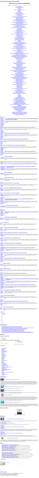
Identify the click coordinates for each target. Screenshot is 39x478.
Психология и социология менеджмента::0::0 (19, 108)
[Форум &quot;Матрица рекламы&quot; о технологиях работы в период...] (3, 434)
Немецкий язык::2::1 (19, 85)
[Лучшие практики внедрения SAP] (1, 297)
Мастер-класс (3, 355)
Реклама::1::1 (19, 8)
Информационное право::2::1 (19, 79)
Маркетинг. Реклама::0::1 (19, 6)
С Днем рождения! (4, 374)
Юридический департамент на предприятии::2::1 (19, 78)
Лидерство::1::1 (20, 15)
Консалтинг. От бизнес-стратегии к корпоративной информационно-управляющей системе (20, 284)
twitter (8, 462)
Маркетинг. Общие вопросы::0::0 (19, 97)
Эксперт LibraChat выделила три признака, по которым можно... (12, 390)
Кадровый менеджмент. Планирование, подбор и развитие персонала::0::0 (19, 104)
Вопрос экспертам (4, 351)
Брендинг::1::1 (19, 10)
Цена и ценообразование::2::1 (19, 37)
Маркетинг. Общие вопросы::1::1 (19, 7)
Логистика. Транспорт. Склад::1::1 (19, 39)
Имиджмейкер (4, 363)
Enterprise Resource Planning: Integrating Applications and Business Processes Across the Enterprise (19, 127)
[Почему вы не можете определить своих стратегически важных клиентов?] (2, 136)
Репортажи (3, 353)
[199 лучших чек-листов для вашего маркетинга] (2, 195)
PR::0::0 (19, 94)
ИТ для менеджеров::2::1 (19, 81)
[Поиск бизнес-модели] (1, 270)
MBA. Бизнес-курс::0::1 (19, 25)
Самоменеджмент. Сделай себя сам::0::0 (19, 109)
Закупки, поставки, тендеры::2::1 (19, 38)
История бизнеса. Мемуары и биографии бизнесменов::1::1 (19, 43)
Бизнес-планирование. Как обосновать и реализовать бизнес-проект (16, 232)
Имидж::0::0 (19, 111)
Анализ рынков (3, 324)
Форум (1, 443)
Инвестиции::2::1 (19, 28)
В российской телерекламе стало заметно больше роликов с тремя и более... (14, 386)
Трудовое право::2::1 (19, 72)
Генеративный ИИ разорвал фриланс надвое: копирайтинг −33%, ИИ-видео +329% (13, 330)
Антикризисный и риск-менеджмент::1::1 (19, 22)
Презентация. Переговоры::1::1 (19, 91)
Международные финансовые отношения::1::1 (19, 31)
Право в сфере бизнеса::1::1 (19, 69)
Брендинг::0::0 (19, 95)
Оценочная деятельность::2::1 (19, 30)
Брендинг (3, 359)
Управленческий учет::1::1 (19, 60)
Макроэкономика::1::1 (19, 65)
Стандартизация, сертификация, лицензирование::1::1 (19, 50)
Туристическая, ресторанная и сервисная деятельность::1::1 (19, 48)
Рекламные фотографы (5, 365)
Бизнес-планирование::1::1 (19, 23)
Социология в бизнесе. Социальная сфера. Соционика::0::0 (19, 112)
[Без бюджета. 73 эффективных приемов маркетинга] (2, 190)
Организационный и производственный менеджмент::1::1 (19, 16)
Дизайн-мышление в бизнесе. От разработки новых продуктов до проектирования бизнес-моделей (19, 161)
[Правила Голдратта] (1, 265)
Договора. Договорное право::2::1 (19, 73)
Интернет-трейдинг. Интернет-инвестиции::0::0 (19, 100)
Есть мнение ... (4, 352)
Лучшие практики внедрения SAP (9, 295)
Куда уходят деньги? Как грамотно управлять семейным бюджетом (15, 145)
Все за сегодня (4, 348)
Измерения (3, 358)
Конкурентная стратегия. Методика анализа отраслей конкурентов (16, 252)
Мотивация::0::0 (19, 105)
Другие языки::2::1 (19, 87)
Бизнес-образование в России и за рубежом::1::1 (19, 93)
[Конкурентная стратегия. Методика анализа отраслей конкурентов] (2, 256)
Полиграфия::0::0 (19, 96)
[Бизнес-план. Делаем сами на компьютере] (2, 230)
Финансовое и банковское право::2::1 (19, 76)
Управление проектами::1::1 (19, 19)
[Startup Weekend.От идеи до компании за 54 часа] (2, 240)
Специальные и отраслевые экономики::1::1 (19, 63)
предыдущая (4, 313)
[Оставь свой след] (1, 224)
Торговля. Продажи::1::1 (19, 35)
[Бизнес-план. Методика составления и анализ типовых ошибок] (2, 261)
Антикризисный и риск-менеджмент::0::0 (19, 102)
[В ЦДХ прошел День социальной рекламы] (2, 439)
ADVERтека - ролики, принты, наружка (7, 366)
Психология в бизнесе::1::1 (19, 83)
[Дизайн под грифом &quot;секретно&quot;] (3, 423)
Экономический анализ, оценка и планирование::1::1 (19, 67)
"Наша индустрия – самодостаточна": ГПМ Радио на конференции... (16, 426)
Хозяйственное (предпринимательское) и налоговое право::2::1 (19, 74)
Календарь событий (4, 368)
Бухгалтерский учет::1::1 (19, 58)
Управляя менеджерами (8, 156)
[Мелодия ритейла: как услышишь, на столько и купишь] (2, 380)
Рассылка (2, 334)
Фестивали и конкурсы (5, 367)
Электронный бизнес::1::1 (19, 45)
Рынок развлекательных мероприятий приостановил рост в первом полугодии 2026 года (13, 331)
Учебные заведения (4, 370)
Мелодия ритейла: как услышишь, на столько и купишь (11, 379)
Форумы (3, 373)
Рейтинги (3, 357)
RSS (1, 462)
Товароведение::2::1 (19, 36)
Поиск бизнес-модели (6, 268)
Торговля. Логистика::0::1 (19, 34)
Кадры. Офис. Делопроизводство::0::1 (19, 52)
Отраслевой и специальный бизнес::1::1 (19, 44)
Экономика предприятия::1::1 (19, 68)
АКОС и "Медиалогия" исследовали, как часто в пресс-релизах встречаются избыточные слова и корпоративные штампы (18, 332)
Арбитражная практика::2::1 (19, 75)
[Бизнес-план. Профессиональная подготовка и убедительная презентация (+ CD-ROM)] (3, 250)
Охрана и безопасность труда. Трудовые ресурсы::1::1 (19, 54)
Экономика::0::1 (19, 61)
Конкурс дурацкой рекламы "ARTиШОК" (7, 372)
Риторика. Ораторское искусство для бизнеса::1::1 (19, 92)
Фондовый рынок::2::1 (19, 29)
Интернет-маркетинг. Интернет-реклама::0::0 (19, 99)
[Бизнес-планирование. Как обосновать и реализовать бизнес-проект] (2, 235)
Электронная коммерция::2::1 (19, 47)
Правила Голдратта (6, 263)
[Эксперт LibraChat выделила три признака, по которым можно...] (2, 391)
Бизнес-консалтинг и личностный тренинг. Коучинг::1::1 (19, 56)
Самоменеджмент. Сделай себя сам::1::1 (19, 13)
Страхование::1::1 (19, 49)
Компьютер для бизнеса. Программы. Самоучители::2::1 (19, 82)
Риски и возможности (5, 364)
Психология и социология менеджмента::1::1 (19, 55)
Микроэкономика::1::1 (19, 66)
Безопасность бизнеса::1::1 (19, 51)
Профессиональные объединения (6, 369)
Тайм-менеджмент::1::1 (19, 21)
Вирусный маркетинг (4, 360)
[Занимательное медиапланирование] (3, 206)
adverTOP (3, 349)
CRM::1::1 (19, 11)
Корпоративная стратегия (9, 177)
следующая (3, 314)
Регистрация (4, 471)
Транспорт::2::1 (19, 41)
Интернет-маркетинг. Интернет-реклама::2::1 (19, 46)
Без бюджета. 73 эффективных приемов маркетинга (13, 187)
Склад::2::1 (19, 40)
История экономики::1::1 (19, 64)
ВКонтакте (4, 462)
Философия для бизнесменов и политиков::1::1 (19, 90)
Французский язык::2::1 (19, 86)
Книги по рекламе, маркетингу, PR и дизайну (9, 1)
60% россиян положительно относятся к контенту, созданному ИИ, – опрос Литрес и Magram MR (14, 328)
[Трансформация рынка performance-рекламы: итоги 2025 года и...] (2, 403)
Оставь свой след (6, 222)
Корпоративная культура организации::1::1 (19, 57)
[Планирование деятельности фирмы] (2, 219)
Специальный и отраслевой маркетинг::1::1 (19, 9)
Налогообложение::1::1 (20, 59)
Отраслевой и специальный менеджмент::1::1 (19, 20)
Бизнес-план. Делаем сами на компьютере (11, 227)
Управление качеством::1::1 (19, 18)
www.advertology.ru (16, 473)
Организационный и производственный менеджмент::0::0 (19, 106)
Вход (1, 471)
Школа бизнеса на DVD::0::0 (19, 114)
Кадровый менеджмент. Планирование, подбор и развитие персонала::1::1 (19, 53)
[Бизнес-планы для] (1, 309)
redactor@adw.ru (15, 474)
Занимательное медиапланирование (12, 205)
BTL (2, 361)
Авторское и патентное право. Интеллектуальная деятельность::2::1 (19, 77)
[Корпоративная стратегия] (2, 179)
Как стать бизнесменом (8, 172)
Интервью (3, 354)
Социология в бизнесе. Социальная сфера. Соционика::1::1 (19, 88)
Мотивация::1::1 (19, 14)
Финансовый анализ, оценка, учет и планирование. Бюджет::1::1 (19, 33)
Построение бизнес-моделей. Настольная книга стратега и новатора (15, 273)
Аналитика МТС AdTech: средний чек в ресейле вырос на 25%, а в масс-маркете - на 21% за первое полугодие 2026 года (17, 327)
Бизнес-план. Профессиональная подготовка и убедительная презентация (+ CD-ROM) (20, 247)
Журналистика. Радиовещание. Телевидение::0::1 (19, 24)
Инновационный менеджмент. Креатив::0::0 (19, 103)
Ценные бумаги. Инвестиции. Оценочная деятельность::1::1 (19, 27)
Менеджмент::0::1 (19, 12)
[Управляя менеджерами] (2, 158)
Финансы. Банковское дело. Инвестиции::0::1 (19, 26)
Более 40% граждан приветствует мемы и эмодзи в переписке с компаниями (12, 326)
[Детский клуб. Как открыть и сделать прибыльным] (2, 245)
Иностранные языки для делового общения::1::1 (19, 84)
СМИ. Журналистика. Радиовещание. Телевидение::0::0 (19, 113)
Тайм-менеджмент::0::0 (19, 110)
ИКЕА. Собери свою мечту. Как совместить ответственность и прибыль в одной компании (20, 151)
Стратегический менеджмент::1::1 (19, 17)
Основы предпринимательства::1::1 (19, 42)
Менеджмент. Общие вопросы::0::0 (19, 101)
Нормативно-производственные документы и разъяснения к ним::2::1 (19, 70)
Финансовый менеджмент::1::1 (20, 32)
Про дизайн (3, 362)
